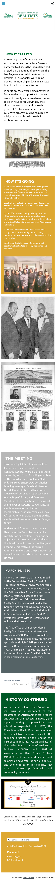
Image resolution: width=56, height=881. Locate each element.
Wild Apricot (28, 877)
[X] (10, 830)
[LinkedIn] (16, 830)
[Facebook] (3, 830)
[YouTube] (23, 830)
